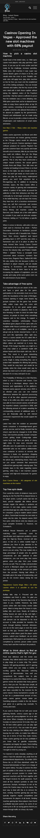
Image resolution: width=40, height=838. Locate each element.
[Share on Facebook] (5, 823)
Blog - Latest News (10, 15)
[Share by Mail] (35, 823)
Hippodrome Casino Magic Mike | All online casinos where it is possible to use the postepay (20, 587)
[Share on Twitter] (9, 823)
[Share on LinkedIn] (20, 823)
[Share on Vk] (27, 823)
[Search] (29, 7)
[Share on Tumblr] (24, 823)
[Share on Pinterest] (16, 823)
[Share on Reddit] (31, 823)
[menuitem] (29, 7)
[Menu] (34, 7)
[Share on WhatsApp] (12, 823)
